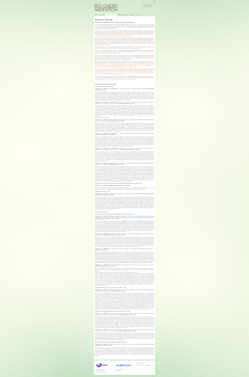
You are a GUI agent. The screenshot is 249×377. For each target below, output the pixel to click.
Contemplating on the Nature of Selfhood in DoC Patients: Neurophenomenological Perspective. (132, 248)
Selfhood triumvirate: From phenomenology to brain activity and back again (137, 133)
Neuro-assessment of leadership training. (125, 193)
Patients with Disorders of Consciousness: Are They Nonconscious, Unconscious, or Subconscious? (132, 264)
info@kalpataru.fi (119, 369)
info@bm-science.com (100, 370)
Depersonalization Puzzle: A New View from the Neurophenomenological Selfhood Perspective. (130, 344)
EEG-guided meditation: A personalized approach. (131, 88)
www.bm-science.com (100, 372)
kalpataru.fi (118, 370)
